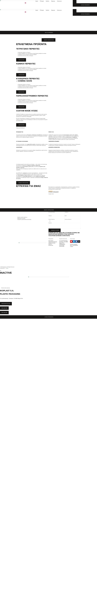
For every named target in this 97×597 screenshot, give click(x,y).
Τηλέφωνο (50, 215)
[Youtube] (71, 241)
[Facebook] (76, 241)
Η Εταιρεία (42, 1)
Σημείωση (50, 222)
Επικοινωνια (59, 1)
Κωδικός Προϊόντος (51, 219)
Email (65, 215)
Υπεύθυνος (66, 212)
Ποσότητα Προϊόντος (68, 219)
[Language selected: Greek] (25, 3)
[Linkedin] (74, 241)
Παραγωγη (53, 1)
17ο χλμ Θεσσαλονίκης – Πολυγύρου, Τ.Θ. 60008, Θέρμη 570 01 (11, 298)
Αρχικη (36, 1)
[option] (25, 2)
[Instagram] (79, 241)
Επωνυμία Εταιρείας (51, 212)
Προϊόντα (47, 1)
